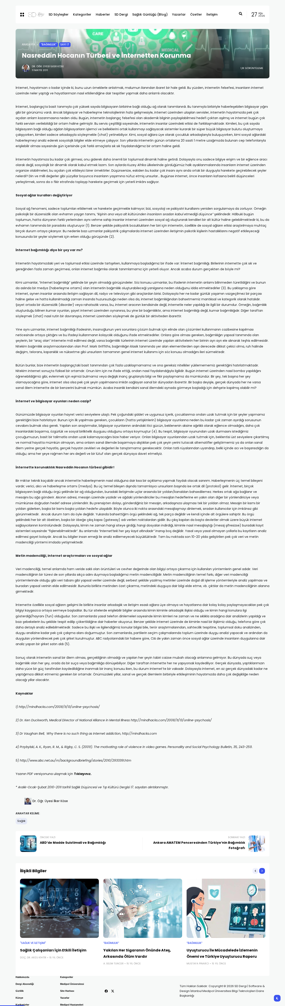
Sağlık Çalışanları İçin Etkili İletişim (53, 950)
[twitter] (112, 991)
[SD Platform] (35, 14)
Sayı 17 (64, 44)
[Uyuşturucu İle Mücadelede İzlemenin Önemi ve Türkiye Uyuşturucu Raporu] (226, 908)
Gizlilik (20, 991)
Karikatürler (22, 1004)
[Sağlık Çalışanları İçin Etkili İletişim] (59, 908)
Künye (19, 997)
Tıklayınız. (83, 774)
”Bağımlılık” (49, 44)
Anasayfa (28, 44)
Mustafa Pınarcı (198, 963)
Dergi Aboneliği (25, 984)
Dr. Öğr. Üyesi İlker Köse (48, 66)
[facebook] (106, 991)
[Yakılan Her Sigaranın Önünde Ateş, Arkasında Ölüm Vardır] (142, 908)
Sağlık (21, 821)
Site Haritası (67, 991)
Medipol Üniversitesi (72, 984)
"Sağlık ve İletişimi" (33, 943)
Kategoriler (66, 977)
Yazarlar (64, 997)
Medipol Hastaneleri (71, 1004)
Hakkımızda (22, 977)
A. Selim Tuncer (113, 963)
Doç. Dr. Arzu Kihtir (33, 957)
